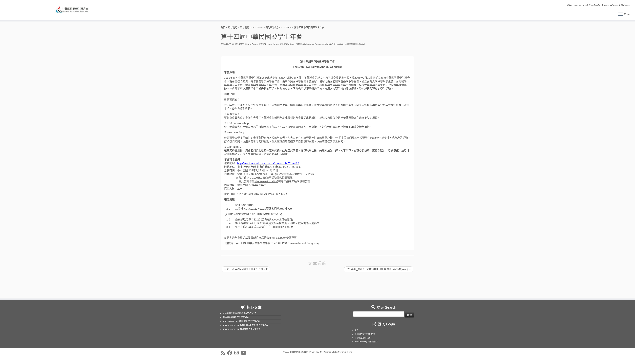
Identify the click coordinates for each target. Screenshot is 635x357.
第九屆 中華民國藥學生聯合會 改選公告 (246, 269)
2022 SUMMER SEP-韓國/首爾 (235, 329)
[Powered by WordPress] (320, 351)
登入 (356, 330)
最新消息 (232, 27)
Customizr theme (345, 352)
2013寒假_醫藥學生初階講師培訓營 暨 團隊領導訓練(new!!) (378, 269)
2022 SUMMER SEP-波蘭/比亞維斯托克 (239, 325)
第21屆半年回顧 (229, 317)
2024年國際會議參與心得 (233, 313)
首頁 (223, 27)
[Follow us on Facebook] (230, 352)
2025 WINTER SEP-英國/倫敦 (235, 321)
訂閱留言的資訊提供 (363, 338)
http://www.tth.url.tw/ (266, 181)
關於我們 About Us (333, 44)
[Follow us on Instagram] (237, 352)
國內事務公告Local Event (278, 27)
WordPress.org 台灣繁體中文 (366, 342)
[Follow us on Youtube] (245, 352)
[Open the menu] (620, 14)
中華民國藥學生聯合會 (355, 44)
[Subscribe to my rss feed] (224, 352)
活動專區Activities (287, 44)
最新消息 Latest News (251, 27)
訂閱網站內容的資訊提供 (365, 334)
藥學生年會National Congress (310, 44)
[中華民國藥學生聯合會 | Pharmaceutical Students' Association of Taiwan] (73, 10)
